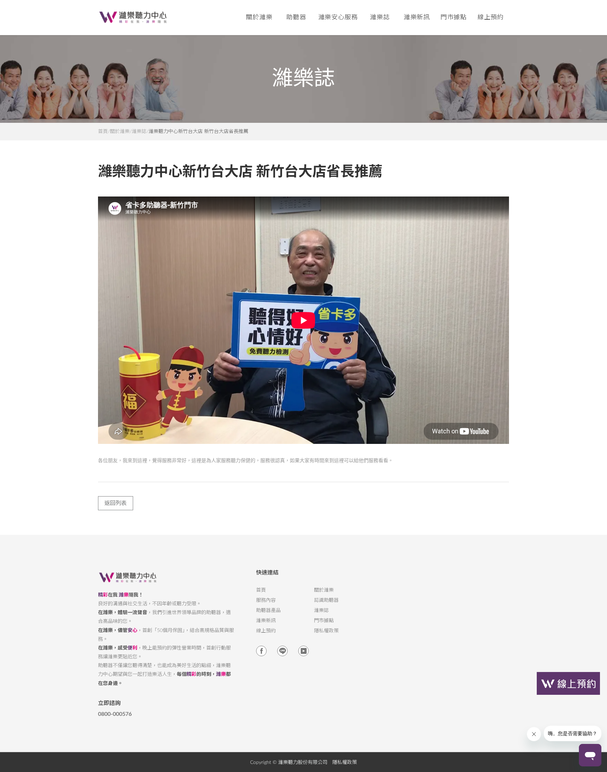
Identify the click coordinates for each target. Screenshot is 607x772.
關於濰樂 (120, 131)
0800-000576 (115, 714)
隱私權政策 (326, 630)
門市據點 (324, 620)
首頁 (103, 131)
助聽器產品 (268, 610)
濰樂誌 (139, 131)
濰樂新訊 (417, 17)
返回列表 (115, 503)
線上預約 (490, 17)
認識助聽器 (326, 600)
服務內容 (266, 600)
